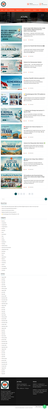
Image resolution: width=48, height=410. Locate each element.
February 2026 (4, 288)
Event (4, 55)
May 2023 (3, 332)
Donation (3, 228)
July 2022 (3, 350)
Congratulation (4, 224)
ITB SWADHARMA (21, 407)
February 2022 (4, 358)
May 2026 (3, 282)
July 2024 (3, 307)
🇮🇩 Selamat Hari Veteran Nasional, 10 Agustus (33, 127)
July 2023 (3, 330)
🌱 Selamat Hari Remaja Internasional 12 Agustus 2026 (34, 111)
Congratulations (4, 226)
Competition (4, 222)
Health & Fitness (4, 245)
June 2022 (3, 352)
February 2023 (4, 337)
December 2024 (4, 297)
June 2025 (3, 292)
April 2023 (3, 333)
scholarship (4, 260)
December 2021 (4, 362)
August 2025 (4, 290)
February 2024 (4, 316)
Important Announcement (6, 247)
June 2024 (3, 309)
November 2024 (4, 299)
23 (29, 193)
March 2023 (4, 335)
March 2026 (4, 286)
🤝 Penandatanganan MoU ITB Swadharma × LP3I (34, 94)
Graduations (4, 241)
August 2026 (4, 277)
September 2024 (4, 303)
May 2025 (3, 294)
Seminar (3, 264)
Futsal (3, 238)
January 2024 (4, 318)
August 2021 (4, 367)
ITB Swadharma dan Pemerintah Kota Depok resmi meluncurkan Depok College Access (34, 177)
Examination (4, 234)
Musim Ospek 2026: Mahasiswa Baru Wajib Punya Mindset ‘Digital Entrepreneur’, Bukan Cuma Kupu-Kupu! (34, 29)
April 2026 (3, 284)
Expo (2, 236)
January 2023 (4, 339)
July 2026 (3, 279)
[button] (40, 10)
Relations (3, 258)
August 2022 (4, 349)
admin (26, 39)
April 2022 (3, 356)
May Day (3, 253)
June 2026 (3, 280)
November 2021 (4, 364)
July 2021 (3, 369)
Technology (4, 266)
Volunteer (3, 270)
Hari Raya (3, 243)
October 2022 (4, 345)
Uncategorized (4, 268)
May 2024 (3, 311)
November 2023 (4, 322)
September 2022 (4, 347)
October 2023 (4, 324)
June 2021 (3, 371)
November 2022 (4, 343)
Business (3, 221)
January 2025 (4, 296)
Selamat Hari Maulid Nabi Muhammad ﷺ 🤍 (34, 46)
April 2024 (3, 313)
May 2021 (3, 373)
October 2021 (4, 366)
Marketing (3, 251)
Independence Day (5, 249)
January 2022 (4, 360)
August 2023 (4, 328)
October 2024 (4, 301)
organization (4, 256)
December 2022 (4, 341)
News (3, 255)
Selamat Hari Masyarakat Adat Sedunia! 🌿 (34, 143)
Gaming (3, 239)
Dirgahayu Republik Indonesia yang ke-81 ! (34, 78)
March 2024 (4, 314)
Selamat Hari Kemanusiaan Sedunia (33, 62)
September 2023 (4, 326)
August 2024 (4, 305)
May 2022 (3, 354)
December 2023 (4, 320)
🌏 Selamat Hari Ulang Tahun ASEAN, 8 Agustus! (33, 159)
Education (5, 39)
